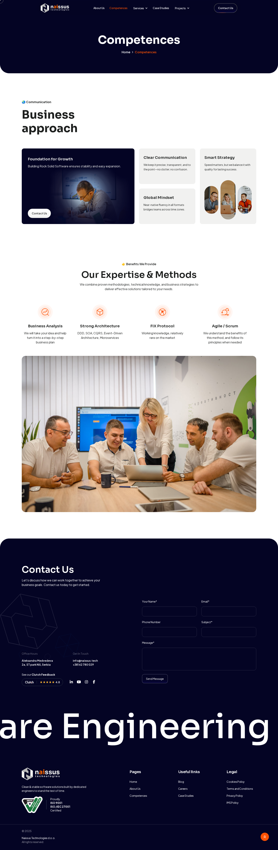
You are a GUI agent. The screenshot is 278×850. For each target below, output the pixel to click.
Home (126, 52)
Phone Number (151, 622)
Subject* (206, 622)
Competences (118, 8)
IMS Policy (232, 802)
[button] (140, 8)
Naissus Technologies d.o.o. (38, 838)
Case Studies (161, 8)
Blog (181, 781)
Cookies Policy (236, 781)
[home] (55, 8)
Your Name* (149, 601)
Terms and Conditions (240, 788)
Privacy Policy (235, 795)
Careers (183, 788)
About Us (99, 8)
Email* (205, 601)
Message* (148, 642)
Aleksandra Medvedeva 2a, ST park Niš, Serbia (37, 662)
